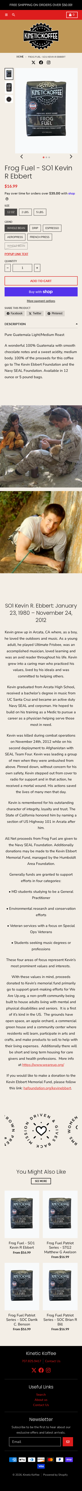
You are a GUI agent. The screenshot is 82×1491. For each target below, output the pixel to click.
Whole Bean (16, 246)
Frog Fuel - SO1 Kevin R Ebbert (22, 1245)
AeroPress (15, 237)
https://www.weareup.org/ (43, 1064)
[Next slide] (71, 156)
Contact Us (53, 1361)
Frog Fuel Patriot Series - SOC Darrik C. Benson (22, 1320)
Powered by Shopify (55, 1475)
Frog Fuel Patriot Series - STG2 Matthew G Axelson (60, 1247)
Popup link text (16, 254)
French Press (39, 237)
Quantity (11, 261)
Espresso (52, 228)
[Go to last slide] (22, 156)
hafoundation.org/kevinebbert (47, 1088)
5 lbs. (40, 212)
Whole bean (16, 228)
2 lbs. (25, 212)
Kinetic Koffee (31, 1475)
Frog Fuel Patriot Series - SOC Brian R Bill (60, 1320)
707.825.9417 (31, 1361)
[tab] (43, 157)
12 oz (11, 212)
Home (20, 56)
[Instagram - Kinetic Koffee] (49, 62)
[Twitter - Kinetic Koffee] (33, 62)
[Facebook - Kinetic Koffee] (41, 62)
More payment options (41, 301)
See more (41, 1181)
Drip (35, 228)
